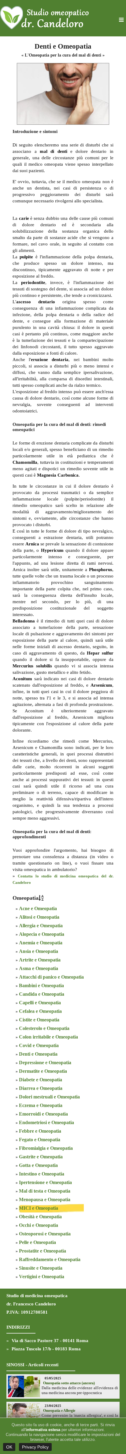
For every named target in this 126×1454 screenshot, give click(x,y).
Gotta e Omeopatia (38, 1165)
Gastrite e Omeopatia (41, 1156)
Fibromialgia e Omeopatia (46, 1148)
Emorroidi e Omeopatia (43, 1113)
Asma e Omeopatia (38, 968)
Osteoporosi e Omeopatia (45, 1233)
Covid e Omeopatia (39, 1045)
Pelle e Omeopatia (37, 1242)
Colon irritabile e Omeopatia (48, 1036)
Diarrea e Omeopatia (40, 1088)
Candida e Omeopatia (41, 994)
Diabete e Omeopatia (40, 1079)
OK (9, 1447)
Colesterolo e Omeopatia (44, 1028)
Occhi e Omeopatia (38, 1225)
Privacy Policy (35, 1447)
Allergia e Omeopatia (41, 925)
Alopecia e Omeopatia (41, 934)
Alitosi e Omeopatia (39, 917)
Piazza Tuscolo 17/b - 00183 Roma (46, 1348)
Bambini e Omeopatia (41, 985)
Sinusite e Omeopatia (40, 1268)
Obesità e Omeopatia (40, 1216)
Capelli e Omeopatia (40, 1002)
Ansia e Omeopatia (38, 951)
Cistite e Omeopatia (39, 1019)
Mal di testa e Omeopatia (44, 1191)
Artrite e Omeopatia (40, 959)
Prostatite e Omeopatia (42, 1250)
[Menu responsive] (121, 20)
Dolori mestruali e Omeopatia (49, 1096)
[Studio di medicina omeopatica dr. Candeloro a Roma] (46, 18)
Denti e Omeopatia (38, 1054)
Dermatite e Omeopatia (43, 1071)
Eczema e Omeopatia (40, 1105)
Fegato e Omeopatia (39, 1139)
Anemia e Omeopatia (40, 942)
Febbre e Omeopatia (40, 1131)
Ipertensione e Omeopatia (45, 1182)
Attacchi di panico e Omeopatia (51, 977)
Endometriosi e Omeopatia (46, 1122)
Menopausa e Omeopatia (44, 1199)
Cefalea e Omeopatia (40, 1011)
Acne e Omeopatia (38, 908)
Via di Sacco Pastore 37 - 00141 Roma (50, 1340)
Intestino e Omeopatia (41, 1173)
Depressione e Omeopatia (45, 1062)
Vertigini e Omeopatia (41, 1276)
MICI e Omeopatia (38, 1208)
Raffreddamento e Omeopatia (49, 1259)
